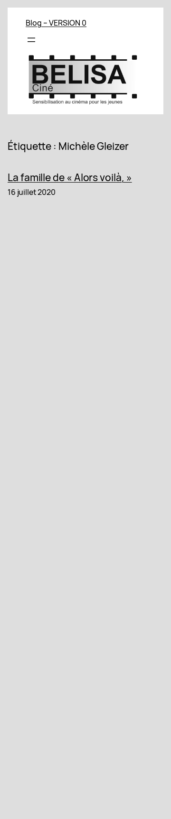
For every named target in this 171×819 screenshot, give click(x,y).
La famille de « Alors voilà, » (70, 178)
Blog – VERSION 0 (56, 23)
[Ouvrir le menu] (31, 40)
